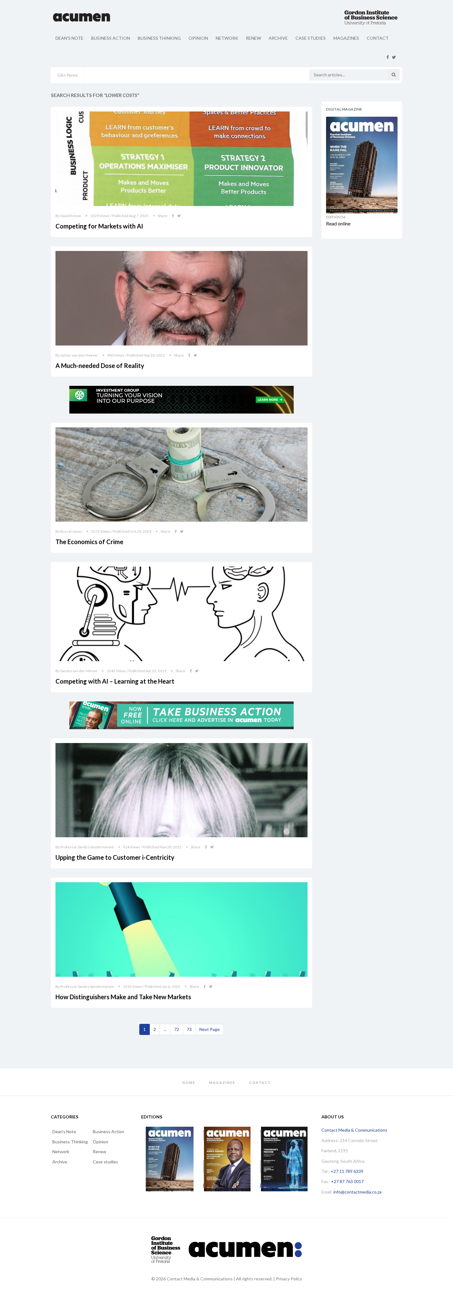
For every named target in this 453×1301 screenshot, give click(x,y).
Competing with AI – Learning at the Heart (114, 681)
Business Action (110, 38)
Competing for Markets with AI (99, 226)
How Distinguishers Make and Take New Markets (123, 996)
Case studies (311, 38)
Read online (338, 223)
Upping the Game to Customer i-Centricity (114, 857)
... (165, 1029)
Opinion (198, 38)
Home (188, 1083)
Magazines (346, 38)
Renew (253, 38)
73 (189, 1029)
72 (176, 1029)
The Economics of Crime (89, 541)
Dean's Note (69, 38)
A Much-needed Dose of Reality (99, 365)
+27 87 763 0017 (347, 1181)
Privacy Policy (289, 1278)
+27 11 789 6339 (347, 1171)
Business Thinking (159, 38)
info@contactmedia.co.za (357, 1191)
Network (227, 38)
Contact (378, 38)
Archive (278, 38)
